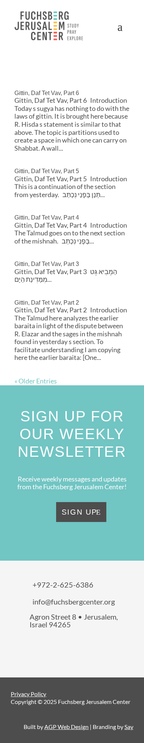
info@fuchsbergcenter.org (73, 601)
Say (128, 726)
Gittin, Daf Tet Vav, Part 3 (46, 264)
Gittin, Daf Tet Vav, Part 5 (46, 171)
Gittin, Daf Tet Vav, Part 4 (46, 217)
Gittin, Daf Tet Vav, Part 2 (46, 302)
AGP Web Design (66, 726)
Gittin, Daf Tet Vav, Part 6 (46, 93)
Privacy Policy (28, 693)
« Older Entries (35, 381)
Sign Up (79, 512)
